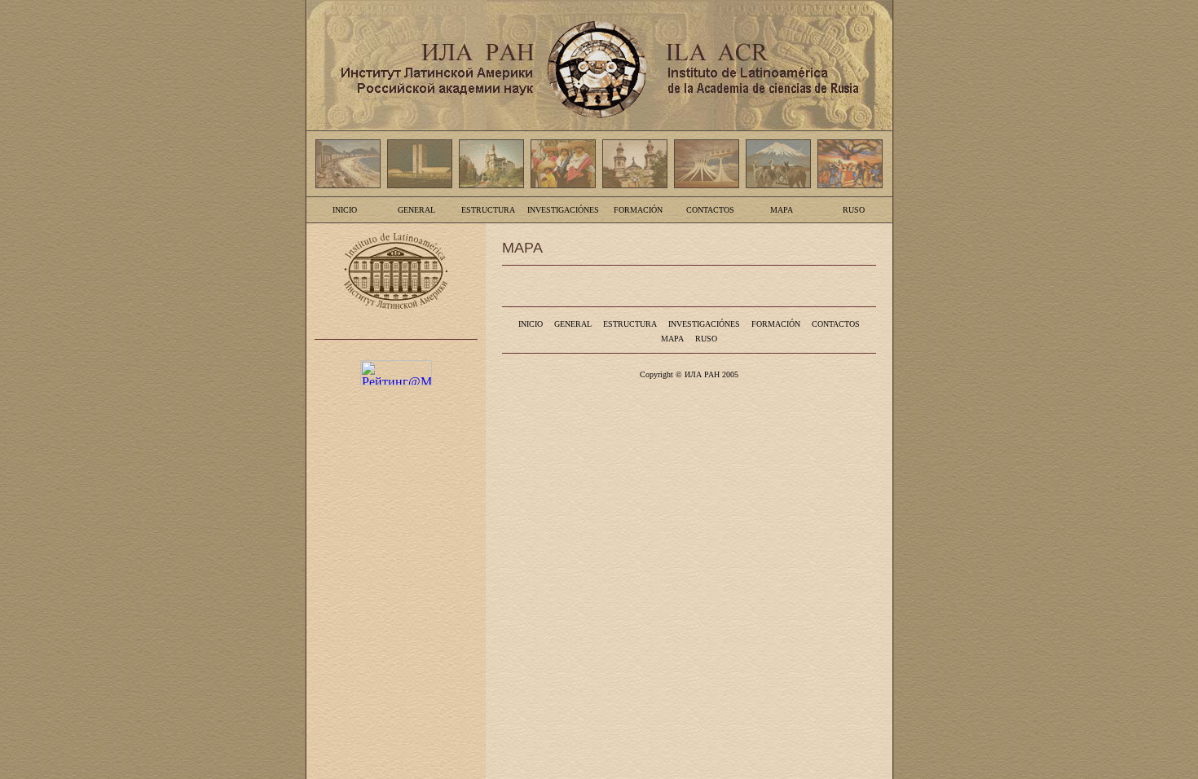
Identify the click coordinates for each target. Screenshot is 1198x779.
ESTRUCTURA (488, 209)
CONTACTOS (710, 209)
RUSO (854, 209)
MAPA (781, 209)
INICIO (345, 209)
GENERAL (416, 209)
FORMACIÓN (638, 209)
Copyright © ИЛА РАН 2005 (689, 374)
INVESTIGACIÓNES (563, 209)
